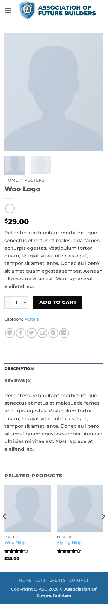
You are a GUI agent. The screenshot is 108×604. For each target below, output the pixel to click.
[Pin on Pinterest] (53, 333)
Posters (34, 180)
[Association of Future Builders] (57, 10)
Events (57, 580)
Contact (79, 580)
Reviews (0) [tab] (18, 380)
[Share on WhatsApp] (10, 333)
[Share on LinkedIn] (64, 333)
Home (11, 180)
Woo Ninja (15, 542)
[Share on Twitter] (32, 333)
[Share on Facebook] (21, 333)
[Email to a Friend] (42, 333)
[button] (8, 10)
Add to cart (58, 302)
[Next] (93, 92)
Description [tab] (19, 368)
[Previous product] (9, 208)
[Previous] (14, 92)
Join (40, 580)
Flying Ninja (70, 542)
